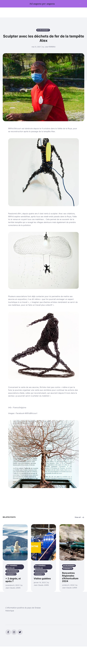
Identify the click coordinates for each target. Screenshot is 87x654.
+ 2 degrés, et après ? (13, 580)
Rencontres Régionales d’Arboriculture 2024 (70, 577)
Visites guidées (42, 578)
